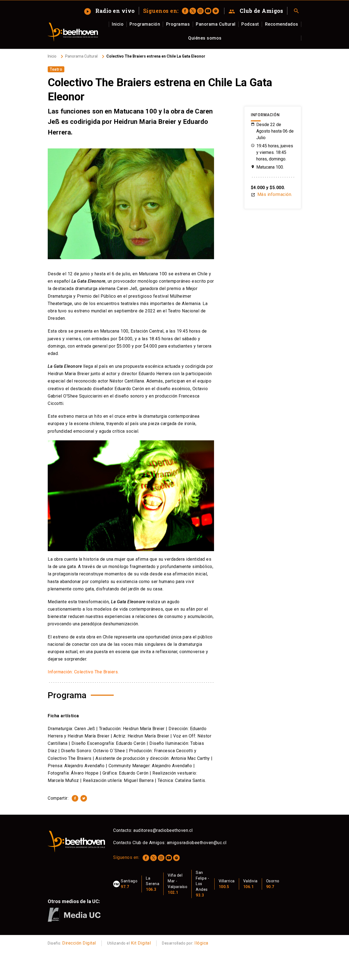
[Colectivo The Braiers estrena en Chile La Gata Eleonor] (75, 798)
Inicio (118, 24)
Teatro (56, 69)
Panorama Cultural (216, 24)
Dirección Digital (79, 943)
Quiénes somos (205, 38)
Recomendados (281, 24)
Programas (178, 24)
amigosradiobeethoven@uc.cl (197, 842)
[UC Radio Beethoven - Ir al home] (73, 32)
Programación (145, 24)
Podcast (250, 24)
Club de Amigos (255, 11)
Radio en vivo (110, 10)
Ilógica (201, 943)
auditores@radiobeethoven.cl (163, 830)
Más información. (271, 194)
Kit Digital (141, 943)
